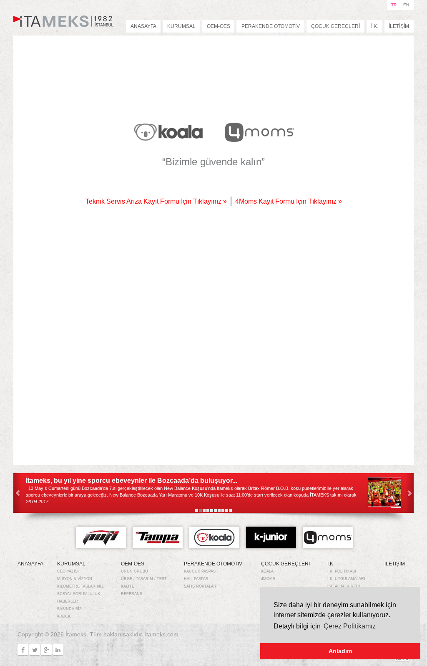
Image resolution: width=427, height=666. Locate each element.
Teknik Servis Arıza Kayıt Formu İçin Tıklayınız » (156, 201)
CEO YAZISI (68, 571)
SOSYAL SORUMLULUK (78, 594)
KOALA (267, 571)
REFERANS (131, 594)
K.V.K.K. (64, 616)
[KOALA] (168, 132)
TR (394, 5)
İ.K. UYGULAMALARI (346, 579)
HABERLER (67, 601)
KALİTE (127, 586)
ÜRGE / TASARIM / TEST (144, 579)
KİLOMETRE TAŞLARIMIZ (80, 586)
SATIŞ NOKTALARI (201, 586)
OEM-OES (218, 26)
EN (406, 5)
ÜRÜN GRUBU (134, 571)
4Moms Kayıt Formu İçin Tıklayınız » (288, 201)
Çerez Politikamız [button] (350, 626)
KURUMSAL (181, 26)
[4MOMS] (259, 132)
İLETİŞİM (399, 26)
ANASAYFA (143, 26)
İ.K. (374, 26)
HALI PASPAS (196, 579)
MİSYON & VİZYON (74, 579)
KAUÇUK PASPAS (200, 571)
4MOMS (268, 579)
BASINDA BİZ (69, 609)
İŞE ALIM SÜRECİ (343, 586)
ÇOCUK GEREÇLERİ (335, 26)
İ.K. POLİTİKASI (341, 571)
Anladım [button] (340, 651)
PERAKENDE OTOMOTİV (270, 26)
